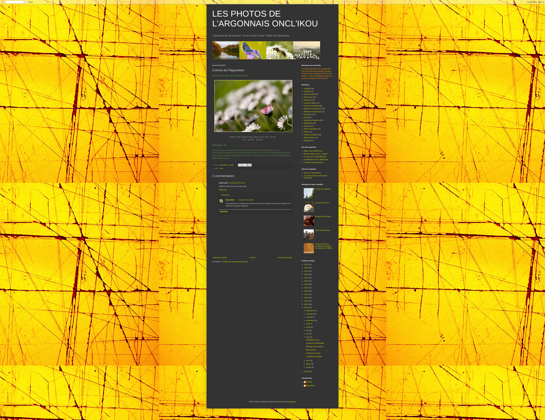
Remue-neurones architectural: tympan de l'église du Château (324, 246)
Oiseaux (307, 126)
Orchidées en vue (312, 340)
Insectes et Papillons (312, 120)
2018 (306, 291)
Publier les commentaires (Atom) (235, 262)
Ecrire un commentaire (312, 173)
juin (307, 330)
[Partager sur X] (244, 165)
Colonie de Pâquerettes (315, 343)
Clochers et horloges (312, 106)
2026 (306, 265)
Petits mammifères (311, 129)
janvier (309, 367)
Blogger (293, 402)
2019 (306, 288)
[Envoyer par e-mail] (239, 165)
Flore (221, 168)
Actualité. (307, 91)
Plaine (306, 132)
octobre (309, 317)
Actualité (307, 89)
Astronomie (308, 97)
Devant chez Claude (323, 217)
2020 (306, 284)
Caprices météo (310, 103)
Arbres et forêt (309, 94)
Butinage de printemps (314, 347)
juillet (308, 327)
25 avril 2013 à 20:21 (237, 183)
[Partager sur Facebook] (247, 165)
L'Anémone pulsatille (314, 357)
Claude (309, 382)
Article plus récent (220, 258)
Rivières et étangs (311, 135)
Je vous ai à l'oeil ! (322, 203)
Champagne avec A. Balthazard (316, 160)
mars (308, 361)
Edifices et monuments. (313, 112)
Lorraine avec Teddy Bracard (315, 157)
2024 (306, 271)
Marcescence (311, 350)
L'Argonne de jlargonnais (313, 163)
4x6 (279, 402)
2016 (306, 298)
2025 (306, 268)
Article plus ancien (285, 258)
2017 (306, 294)
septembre (310, 321)
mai (307, 334)
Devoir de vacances (323, 189)
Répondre (223, 190)
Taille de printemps (322, 230)
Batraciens (308, 100)
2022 (306, 278)
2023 (306, 274)
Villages (307, 141)
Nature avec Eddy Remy (313, 151)
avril (308, 337)
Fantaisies (308, 114)
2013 (306, 308)
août (308, 324)
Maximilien (230, 200)
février (308, 364)
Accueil (252, 258)
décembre (310, 311)
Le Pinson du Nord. (313, 353)
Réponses (225, 195)
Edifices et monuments (312, 109)
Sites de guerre (310, 138)
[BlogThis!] (242, 165)
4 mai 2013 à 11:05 (246, 200)
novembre (310, 314)
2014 (306, 304)
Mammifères (308, 123)
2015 (306, 301)
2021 (306, 281)
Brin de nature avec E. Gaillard (315, 154)
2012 (306, 372)
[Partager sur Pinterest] (250, 165)
